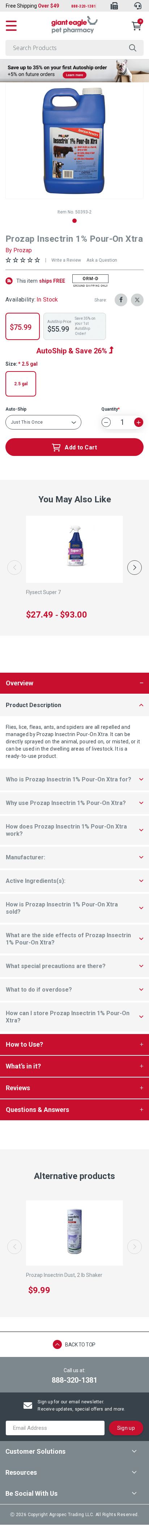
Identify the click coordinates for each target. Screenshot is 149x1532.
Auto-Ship (15, 409)
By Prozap (18, 250)
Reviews (18, 1088)
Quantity (109, 409)
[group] (74, 140)
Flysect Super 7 (43, 592)
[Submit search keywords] (133, 48)
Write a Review (66, 260)
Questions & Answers (37, 1109)
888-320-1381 (83, 6)
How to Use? (24, 1044)
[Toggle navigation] (11, 24)
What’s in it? (23, 1066)
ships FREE (40, 280)
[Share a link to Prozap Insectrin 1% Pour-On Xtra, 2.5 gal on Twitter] (137, 300)
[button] (74, 221)
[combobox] (74, 48)
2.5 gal (20, 383)
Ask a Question (101, 260)
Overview (19, 683)
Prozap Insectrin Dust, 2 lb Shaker (64, 1275)
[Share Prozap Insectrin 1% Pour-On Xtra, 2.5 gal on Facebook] (121, 300)
